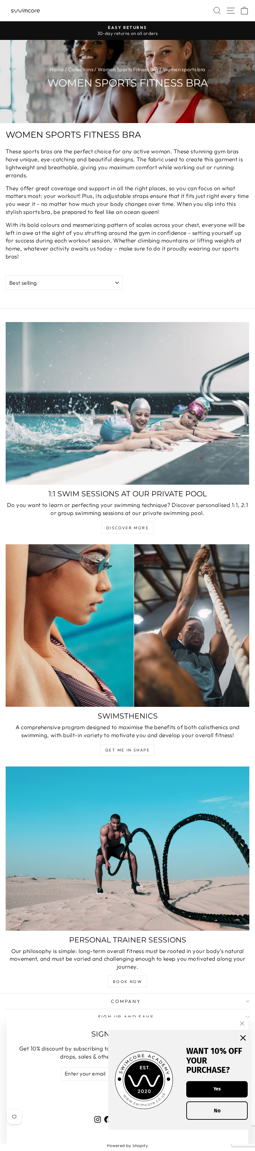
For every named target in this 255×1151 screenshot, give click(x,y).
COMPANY (126, 1001)
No (217, 1110)
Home (56, 69)
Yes (217, 1089)
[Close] (243, 1038)
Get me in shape (127, 749)
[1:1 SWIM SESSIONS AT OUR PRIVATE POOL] (127, 403)
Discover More (127, 527)
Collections (80, 69)
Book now (127, 981)
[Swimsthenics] (127, 625)
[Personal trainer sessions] (127, 848)
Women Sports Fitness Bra (128, 69)
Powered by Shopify (127, 1145)
